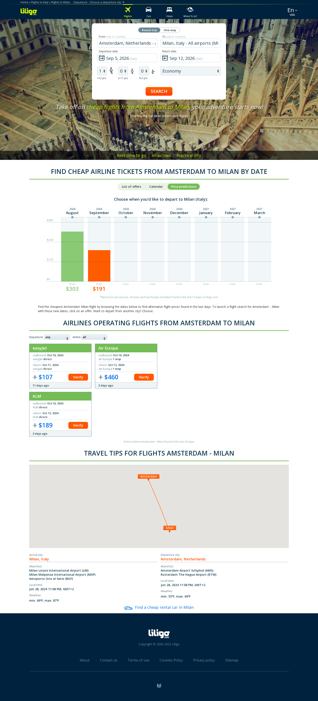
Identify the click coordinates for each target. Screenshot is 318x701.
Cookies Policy (171, 660)
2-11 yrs (123, 78)
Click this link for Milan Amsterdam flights (159, 116)
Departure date (108, 51)
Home (24, 2)
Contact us (108, 660)
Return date (169, 51)
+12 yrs (101, 78)
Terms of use (138, 660)
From (112, 36)
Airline (76, 337)
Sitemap (231, 660)
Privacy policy (204, 660)
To (173, 36)
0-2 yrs (143, 78)
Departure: (36, 337)
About (85, 660)
